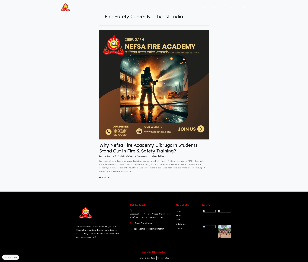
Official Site (218, 7)
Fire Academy (143, 156)
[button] (243, 7)
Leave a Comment (107, 156)
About (196, 7)
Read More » (104, 177)
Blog (206, 7)
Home (186, 7)
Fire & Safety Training (127, 156)
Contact (233, 7)
